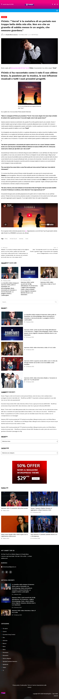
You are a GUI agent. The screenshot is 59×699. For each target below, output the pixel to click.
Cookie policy (23, 685)
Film (4, 637)
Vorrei (26, 238)
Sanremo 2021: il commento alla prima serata (14, 508)
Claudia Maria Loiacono (12, 34)
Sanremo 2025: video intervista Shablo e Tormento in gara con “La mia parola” (40, 378)
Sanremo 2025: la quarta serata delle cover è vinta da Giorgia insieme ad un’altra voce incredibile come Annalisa (40, 362)
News (4, 646)
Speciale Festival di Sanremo (10, 661)
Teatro (4, 667)
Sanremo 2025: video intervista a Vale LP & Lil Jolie (48, 283)
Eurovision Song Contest (9, 634)
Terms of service (32, 685)
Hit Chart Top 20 (13, 238)
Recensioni (5, 652)
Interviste (5, 640)
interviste (21, 238)
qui (26, 231)
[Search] (56, 302)
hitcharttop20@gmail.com (9, 567)
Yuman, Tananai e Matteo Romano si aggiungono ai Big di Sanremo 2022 (41, 509)
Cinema (5, 631)
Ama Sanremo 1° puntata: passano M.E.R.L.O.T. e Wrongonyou (44, 535)
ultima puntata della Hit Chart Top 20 (20, 68)
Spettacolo (5, 664)
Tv (3, 670)
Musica (4, 17)
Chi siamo (5, 628)
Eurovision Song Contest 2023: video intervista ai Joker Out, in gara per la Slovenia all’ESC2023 (26, 406)
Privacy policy (16, 685)
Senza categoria (7, 658)
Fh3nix (6, 238)
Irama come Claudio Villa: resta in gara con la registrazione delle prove (14, 535)
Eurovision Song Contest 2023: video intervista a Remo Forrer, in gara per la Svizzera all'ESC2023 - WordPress (29, 403)
